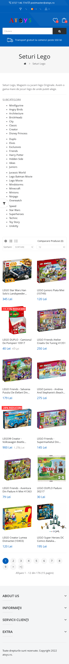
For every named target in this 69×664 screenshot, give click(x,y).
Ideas (12, 163)
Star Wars (14, 210)
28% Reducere (12, 408)
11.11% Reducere (14, 309)
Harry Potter (16, 155)
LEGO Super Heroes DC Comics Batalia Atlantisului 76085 (50, 539)
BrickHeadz (15, 117)
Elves (12, 143)
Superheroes (16, 214)
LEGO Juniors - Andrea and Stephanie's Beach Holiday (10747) (50, 390)
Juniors (13, 166)
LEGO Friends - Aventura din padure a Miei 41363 (17, 489)
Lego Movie (16, 180)
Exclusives (15, 147)
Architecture (16, 113)
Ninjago (13, 196)
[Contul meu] (47, 9)
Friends (13, 151)
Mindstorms (16, 184)
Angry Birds (16, 109)
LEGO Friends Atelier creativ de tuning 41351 (51, 341)
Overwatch (15, 200)
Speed (12, 206)
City (11, 121)
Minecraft (14, 188)
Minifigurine (16, 105)
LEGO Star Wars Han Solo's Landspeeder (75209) (14, 292)
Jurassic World (17, 172)
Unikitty (13, 226)
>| (21, 566)
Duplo (12, 139)
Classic (13, 125)
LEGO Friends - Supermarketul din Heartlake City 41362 (49, 440)
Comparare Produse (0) (50, 241)
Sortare (8, 247)
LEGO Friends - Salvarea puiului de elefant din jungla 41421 (16, 390)
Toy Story (14, 222)
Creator (13, 129)
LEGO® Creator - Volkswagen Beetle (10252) (13, 440)
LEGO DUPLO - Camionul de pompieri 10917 (17, 341)
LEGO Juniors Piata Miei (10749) (50, 292)
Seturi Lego (38, 63)
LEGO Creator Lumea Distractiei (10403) (15, 539)
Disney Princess (18, 133)
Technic (13, 218)
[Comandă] (21, 9)
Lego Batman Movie (20, 176)
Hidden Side (16, 159)
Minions (14, 192)
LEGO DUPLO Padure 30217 (49, 489)
